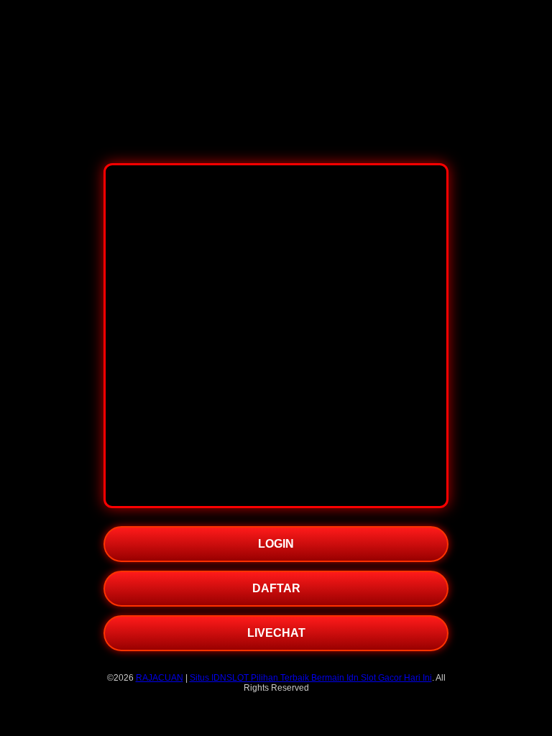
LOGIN (276, 544)
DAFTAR (276, 588)
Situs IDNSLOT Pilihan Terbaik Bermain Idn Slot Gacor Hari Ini (311, 678)
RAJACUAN (159, 678)
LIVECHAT (276, 633)
